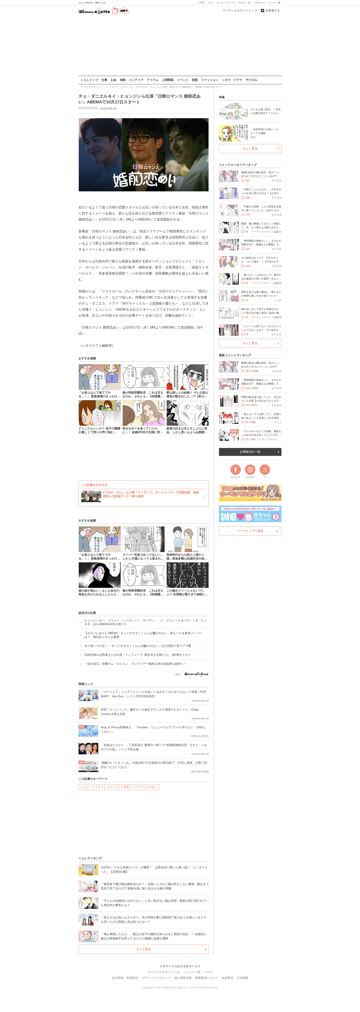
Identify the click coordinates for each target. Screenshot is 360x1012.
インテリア (136, 80)
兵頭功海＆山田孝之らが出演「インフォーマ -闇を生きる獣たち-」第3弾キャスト (137, 654)
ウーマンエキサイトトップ (239, 10)
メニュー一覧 (274, 2)
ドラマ (139, 787)
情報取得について (206, 977)
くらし (211, 2)
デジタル (251, 80)
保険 (123, 80)
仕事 (104, 80)
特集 (222, 97)
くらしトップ (89, 80)
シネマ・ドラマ (232, 80)
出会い (153, 787)
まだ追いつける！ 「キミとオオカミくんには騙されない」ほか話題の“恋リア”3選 (137, 645)
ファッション (210, 80)
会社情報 (117, 977)
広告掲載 (242, 977)
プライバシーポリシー (156, 977)
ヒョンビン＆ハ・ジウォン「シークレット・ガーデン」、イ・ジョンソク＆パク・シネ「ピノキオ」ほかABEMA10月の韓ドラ (145, 622)
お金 (113, 80)
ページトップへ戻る (250, 530)
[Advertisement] (180, 46)
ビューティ (231, 2)
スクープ (112, 787)
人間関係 (168, 80)
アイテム (153, 80)
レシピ (220, 2)
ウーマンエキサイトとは (164, 972)
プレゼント (260, 2)
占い (250, 2)
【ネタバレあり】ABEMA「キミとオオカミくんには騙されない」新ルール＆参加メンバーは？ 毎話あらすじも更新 (143, 634)
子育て (202, 2)
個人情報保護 (183, 977)
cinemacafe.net (108, 108)
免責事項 (227, 977)
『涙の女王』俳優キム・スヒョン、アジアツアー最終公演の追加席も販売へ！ (135, 663)
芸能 (195, 80)
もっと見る (143, 949)
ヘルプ (208, 972)
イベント (183, 80)
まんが (242, 2)
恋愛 (126, 787)
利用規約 (132, 977)
